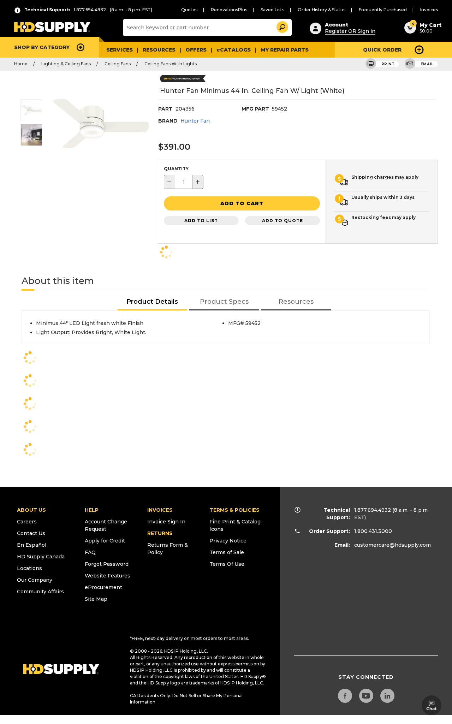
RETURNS (160, 533)
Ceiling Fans (118, 63)
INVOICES (160, 510)
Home (21, 63)
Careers (27, 521)
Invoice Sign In (166, 521)
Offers (196, 50)
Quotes (189, 9)
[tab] (153, 302)
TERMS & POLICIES (234, 510)
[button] (281, 26)
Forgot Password (107, 564)
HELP (92, 510)
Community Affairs (40, 591)
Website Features (107, 575)
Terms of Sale (226, 552)
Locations (29, 568)
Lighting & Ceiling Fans (66, 63)
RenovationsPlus (229, 9)
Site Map (96, 599)
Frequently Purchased (383, 9)
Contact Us (31, 533)
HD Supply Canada (41, 556)
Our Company (34, 580)
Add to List (201, 220)
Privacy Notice (227, 541)
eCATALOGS (233, 50)
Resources (159, 50)
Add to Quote (282, 220)
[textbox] (183, 182)
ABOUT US (31, 510)
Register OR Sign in (350, 31)
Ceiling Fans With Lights (170, 63)
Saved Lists (272, 9)
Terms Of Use (226, 564)
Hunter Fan (195, 121)
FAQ (90, 552)
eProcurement (103, 587)
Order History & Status (321, 9)
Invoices (429, 9)
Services (119, 50)
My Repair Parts (285, 50)
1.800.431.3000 (373, 531)
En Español (31, 545)
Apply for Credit (105, 541)
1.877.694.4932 (372, 510)
